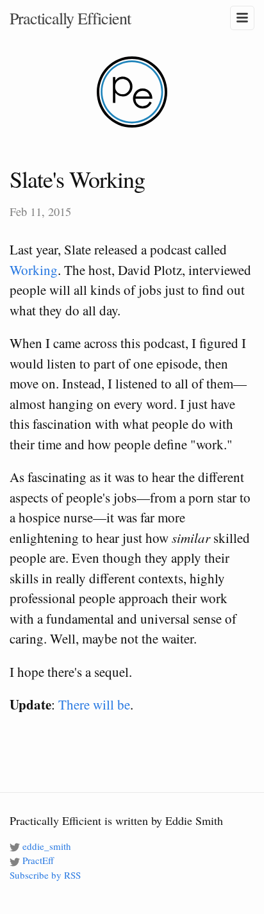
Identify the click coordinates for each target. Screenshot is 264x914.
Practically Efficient (70, 18)
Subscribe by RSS (45, 874)
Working (34, 270)
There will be (94, 704)
